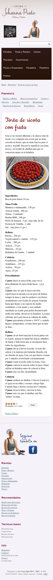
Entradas (7, 52)
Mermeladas (38, 102)
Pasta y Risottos (22, 52)
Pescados (7, 60)
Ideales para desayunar (10, 502)
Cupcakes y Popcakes (20, 102)
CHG (45, 574)
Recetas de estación (9, 507)
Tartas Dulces (29, 105)
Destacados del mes (9, 505)
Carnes (37, 52)
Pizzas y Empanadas (13, 68)
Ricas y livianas (7, 510)
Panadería (31, 68)
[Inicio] (19, 11)
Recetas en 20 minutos (10, 512)
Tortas (40, 105)
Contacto (5, 552)
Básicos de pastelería (29, 98)
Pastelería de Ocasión (11, 105)
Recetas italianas (8, 515)
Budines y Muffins (10, 98)
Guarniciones (22, 60)
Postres (6, 76)
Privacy (4, 558)
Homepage (5, 550)
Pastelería (44, 68)
